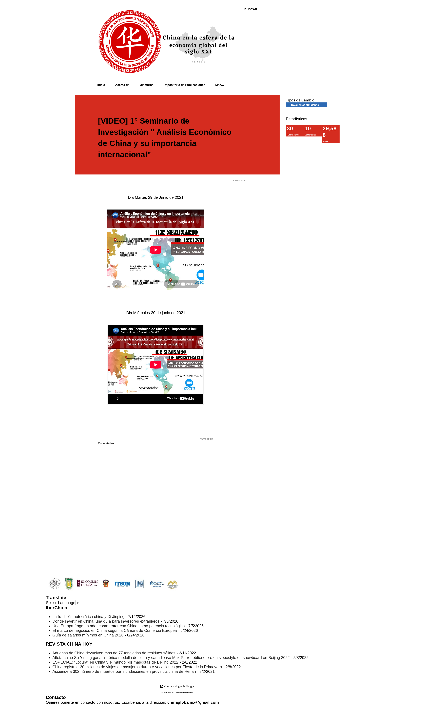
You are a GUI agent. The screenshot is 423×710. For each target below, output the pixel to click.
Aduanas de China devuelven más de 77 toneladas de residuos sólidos (113, 653)
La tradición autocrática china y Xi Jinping (88, 616)
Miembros (146, 85)
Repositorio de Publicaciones (184, 85)
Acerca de (122, 85)
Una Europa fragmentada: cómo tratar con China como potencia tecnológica (118, 626)
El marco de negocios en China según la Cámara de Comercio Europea (114, 630)
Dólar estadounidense (305, 105)
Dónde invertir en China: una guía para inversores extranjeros (105, 621)
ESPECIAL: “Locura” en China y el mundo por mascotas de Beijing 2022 (115, 662)
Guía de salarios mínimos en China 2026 (87, 635)
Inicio (101, 85)
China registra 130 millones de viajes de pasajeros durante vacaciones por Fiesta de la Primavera (137, 667)
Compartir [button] (239, 180)
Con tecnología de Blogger (179, 686)
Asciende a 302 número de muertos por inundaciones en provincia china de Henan (124, 671)
